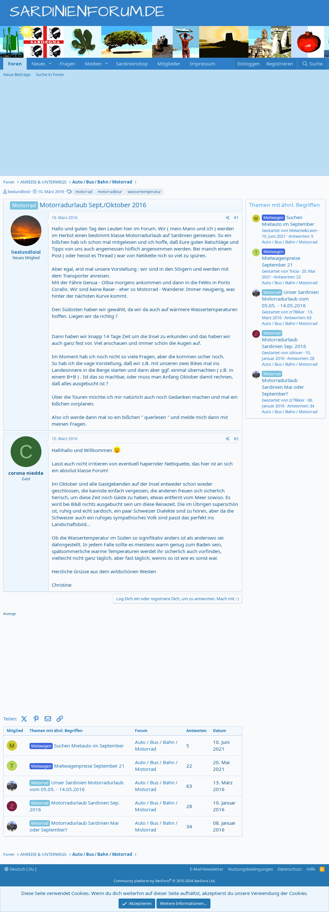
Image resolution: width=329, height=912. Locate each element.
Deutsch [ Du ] (22, 869)
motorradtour (110, 191)
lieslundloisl (19, 191)
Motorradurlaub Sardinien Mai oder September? (74, 826)
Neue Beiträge (17, 74)
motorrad (83, 191)
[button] (50, 64)
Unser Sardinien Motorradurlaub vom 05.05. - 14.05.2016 (76, 785)
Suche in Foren (50, 74)
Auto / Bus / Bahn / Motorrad (289, 242)
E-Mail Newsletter (206, 869)
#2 (236, 438)
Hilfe (311, 869)
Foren (15, 63)
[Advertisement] (164, 127)
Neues (38, 63)
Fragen (67, 63)
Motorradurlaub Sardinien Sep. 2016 (75, 806)
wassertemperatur (144, 191)
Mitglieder (168, 63)
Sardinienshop (132, 63)
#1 (236, 217)
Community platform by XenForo (165, 880)
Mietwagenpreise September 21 (78, 766)
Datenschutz (290, 869)
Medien (93, 63)
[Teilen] (228, 218)
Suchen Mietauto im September (77, 745)
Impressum (202, 63)
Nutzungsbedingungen (250, 869)
